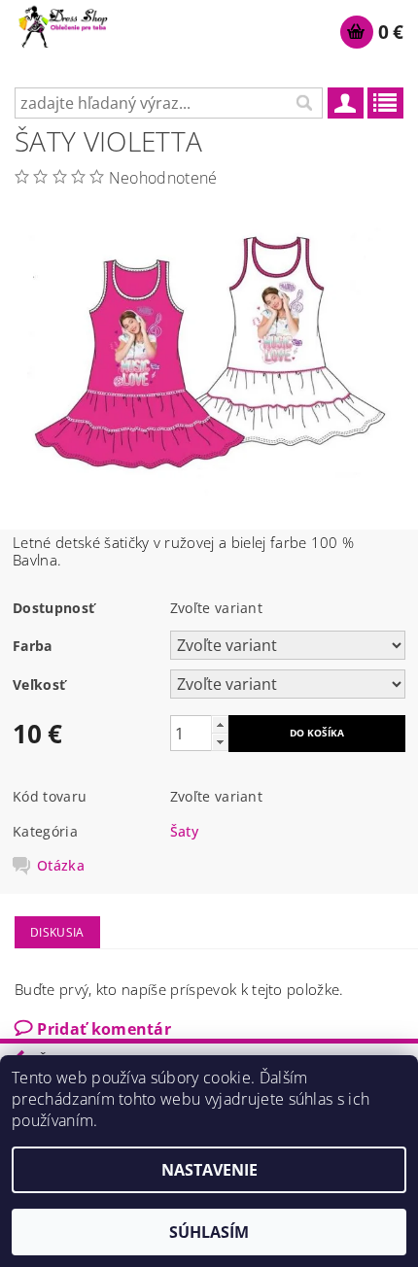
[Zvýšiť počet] (219, 724)
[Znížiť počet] (219, 742)
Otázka (61, 865)
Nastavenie (209, 1170)
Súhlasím (209, 1232)
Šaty (184, 831)
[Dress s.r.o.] (64, 25)
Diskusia (57, 932)
